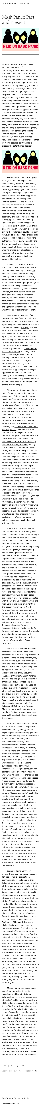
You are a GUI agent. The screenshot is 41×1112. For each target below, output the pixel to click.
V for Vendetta (25, 574)
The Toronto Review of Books (15, 3)
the (25, 327)
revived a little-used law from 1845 (23, 280)
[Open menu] (37, 3)
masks (34, 1071)
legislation (27, 1071)
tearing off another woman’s (17, 505)
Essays (5, 1071)
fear (20, 1071)
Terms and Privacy (10, 1104)
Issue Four (13, 1071)
